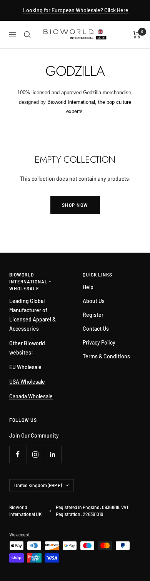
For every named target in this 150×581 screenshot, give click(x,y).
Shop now (75, 205)
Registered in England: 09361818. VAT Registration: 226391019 (92, 510)
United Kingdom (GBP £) (38, 485)
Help (88, 287)
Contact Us (96, 328)
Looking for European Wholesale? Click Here (75, 10)
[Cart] (137, 34)
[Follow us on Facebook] (18, 454)
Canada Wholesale (31, 396)
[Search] (27, 34)
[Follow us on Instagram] (35, 454)
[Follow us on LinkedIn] (52, 454)
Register (93, 314)
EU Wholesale (25, 367)
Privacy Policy (99, 342)
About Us (94, 301)
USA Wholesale (27, 381)
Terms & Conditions (106, 356)
